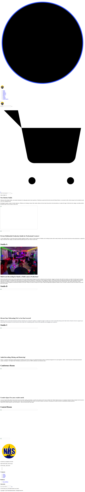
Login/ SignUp (5, 99)
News (4, 95)
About (4, 91)
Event (4, 477)
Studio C (4, 94)
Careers (4, 475)
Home (4, 90)
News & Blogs (5, 481)
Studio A (4, 92)
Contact (4, 97)
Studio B (4, 93)
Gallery (4, 96)
